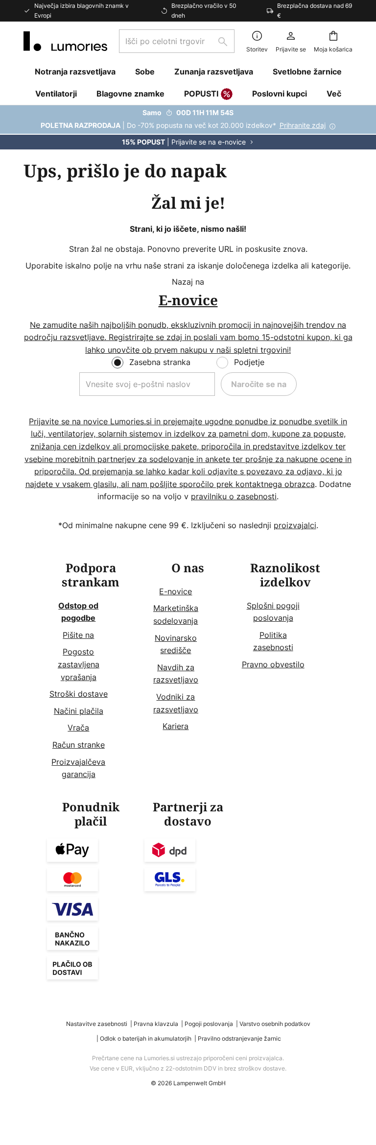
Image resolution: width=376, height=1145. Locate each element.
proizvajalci (295, 525)
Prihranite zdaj (303, 125)
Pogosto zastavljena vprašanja (78, 664)
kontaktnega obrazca (275, 484)
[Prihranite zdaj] (188, 127)
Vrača (78, 727)
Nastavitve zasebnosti (96, 1024)
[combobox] (176, 41)
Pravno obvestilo (273, 664)
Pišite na (78, 635)
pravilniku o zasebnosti (234, 496)
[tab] (91, 671)
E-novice (175, 591)
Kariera (175, 726)
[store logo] (65, 41)
